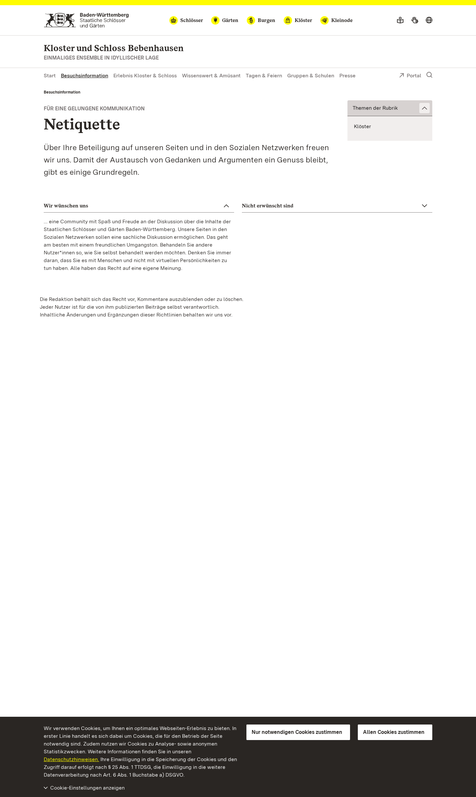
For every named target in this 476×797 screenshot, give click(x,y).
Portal (414, 75)
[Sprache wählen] (429, 20)
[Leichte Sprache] (400, 20)
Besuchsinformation (84, 75)
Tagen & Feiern (264, 75)
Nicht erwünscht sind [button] (267, 206)
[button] (389, 108)
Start (50, 75)
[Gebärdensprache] (415, 20)
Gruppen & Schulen (310, 75)
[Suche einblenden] (429, 75)
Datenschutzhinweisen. (71, 759)
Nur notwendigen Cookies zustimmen (297, 732)
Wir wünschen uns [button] (66, 206)
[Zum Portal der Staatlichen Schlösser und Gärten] (86, 20)
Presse (347, 75)
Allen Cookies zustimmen (394, 732)
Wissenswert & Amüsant (211, 75)
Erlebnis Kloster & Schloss (145, 75)
